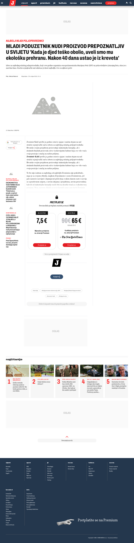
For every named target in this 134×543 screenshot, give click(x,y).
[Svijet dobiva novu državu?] (42, 371)
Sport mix (28, 478)
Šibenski (8, 520)
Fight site (28, 475)
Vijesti (24, 3)
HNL (27, 466)
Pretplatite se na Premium (98, 520)
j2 (48, 462)
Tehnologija (50, 466)
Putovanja (49, 475)
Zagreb (7, 473)
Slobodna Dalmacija (11, 496)
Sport (34, 3)
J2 (54, 3)
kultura (91, 462)
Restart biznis (71, 466)
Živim (7, 516)
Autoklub (8, 502)
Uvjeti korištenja (30, 496)
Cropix (7, 522)
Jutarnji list (8, 493)
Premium (45, 3)
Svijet (7, 469)
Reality (111, 471)
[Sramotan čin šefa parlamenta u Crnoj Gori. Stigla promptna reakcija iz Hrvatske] (116, 371)
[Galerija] (46, 105)
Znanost (49, 469)
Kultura (63, 3)
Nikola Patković (13, 76)
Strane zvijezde (113, 469)
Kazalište (91, 475)
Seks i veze (49, 473)
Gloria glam (8, 511)
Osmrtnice (96, 3)
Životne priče (50, 478)
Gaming (49, 480)
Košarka (28, 471)
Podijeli (10, 148)
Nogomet (28, 469)
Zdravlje (49, 471)
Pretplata (111, 3)
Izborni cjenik (29, 500)
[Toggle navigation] (1, 2)
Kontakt (28, 507)
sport (28, 462)
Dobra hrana (9, 507)
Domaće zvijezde (113, 466)
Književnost (92, 471)
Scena (83, 3)
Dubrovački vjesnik (10, 514)
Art (89, 466)
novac (70, 462)
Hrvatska (8, 466)
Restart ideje (71, 469)
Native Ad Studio (10, 525)
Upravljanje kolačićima (32, 509)
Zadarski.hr (8, 518)
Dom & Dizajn (9, 505)
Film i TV (91, 469)
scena (111, 462)
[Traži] (130, 3)
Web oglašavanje (30, 502)
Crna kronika (9, 471)
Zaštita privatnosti (31, 498)
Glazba (90, 473)
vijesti (8, 462)
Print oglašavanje (30, 505)
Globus (7, 500)
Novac (73, 3)
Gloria (7, 509)
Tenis (27, 473)
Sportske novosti (10, 498)
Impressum (29, 493)
